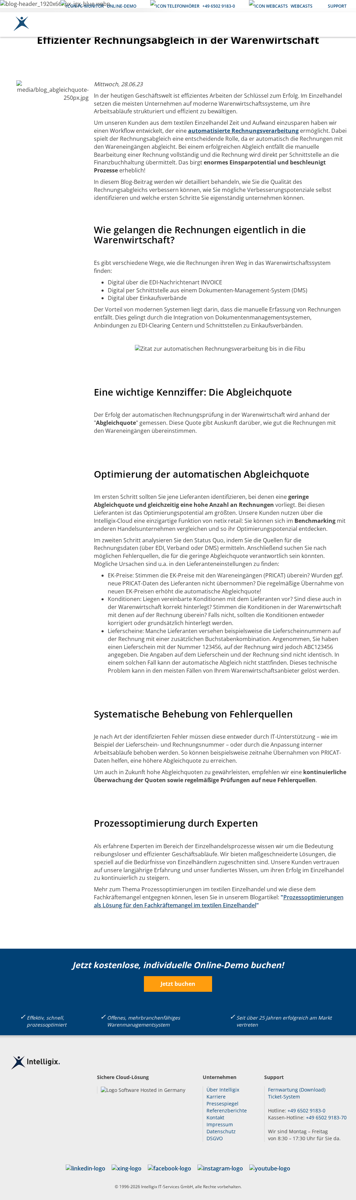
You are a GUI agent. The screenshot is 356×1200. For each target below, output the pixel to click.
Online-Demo (121, 6)
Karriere (216, 1096)
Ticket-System (284, 1096)
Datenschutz (221, 1131)
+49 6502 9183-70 (326, 1117)
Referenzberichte (227, 1110)
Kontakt (215, 1117)
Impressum (220, 1124)
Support (337, 6)
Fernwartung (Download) (296, 1089)
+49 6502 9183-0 (218, 6)
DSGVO (215, 1138)
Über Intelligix (223, 1089)
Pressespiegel (222, 1103)
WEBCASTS (302, 6)
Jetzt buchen (178, 984)
